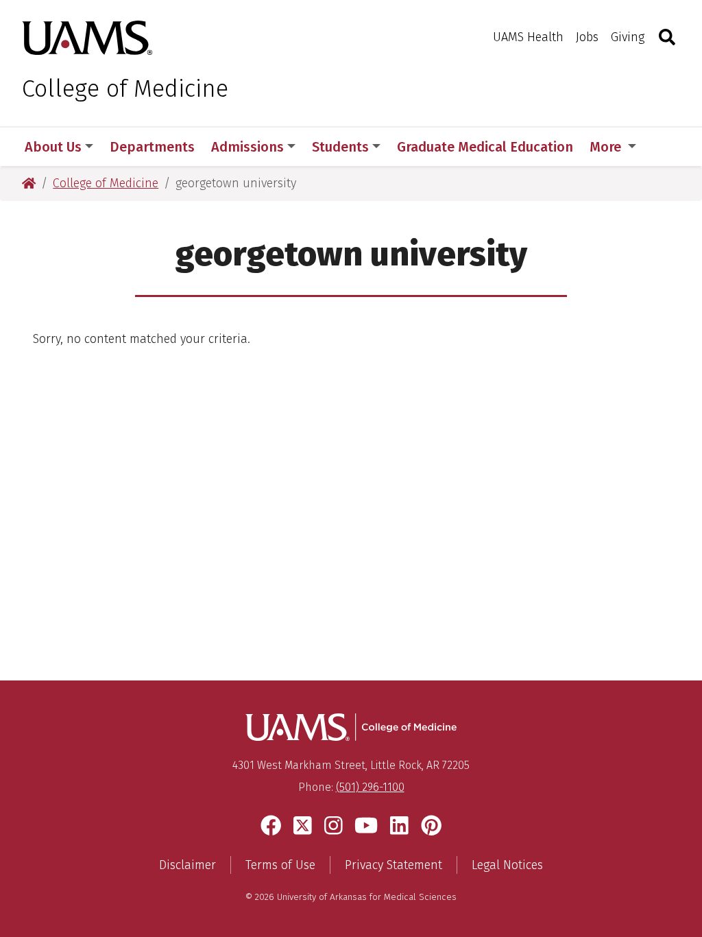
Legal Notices (507, 865)
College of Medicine (125, 88)
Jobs (587, 37)
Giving (627, 37)
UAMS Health (528, 37)
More (607, 147)
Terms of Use (280, 865)
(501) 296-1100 (370, 787)
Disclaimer (187, 865)
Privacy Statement (393, 865)
